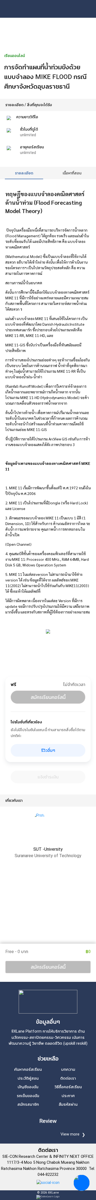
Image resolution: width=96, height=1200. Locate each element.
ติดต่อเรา (68, 1078)
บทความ (68, 1069)
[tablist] (48, 173)
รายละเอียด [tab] (24, 173)
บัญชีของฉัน (28, 1086)
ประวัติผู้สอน (28, 1078)
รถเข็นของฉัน (28, 1095)
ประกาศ (68, 1095)
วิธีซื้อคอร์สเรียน (68, 1086)
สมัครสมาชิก (28, 1104)
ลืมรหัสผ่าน (68, 1104)
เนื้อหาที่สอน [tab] (72, 173)
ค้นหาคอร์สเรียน (28, 1069)
